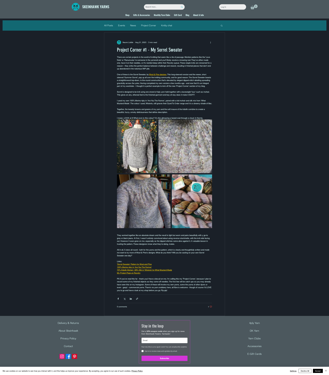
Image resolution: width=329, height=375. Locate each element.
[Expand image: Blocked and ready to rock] (137, 146)
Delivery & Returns (68, 323)
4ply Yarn (254, 323)
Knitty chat (166, 25)
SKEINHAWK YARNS (95, 6)
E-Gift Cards (254, 353)
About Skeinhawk (68, 330)
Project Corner (148, 25)
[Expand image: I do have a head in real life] (144, 201)
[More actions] (210, 42)
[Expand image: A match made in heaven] (192, 201)
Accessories (255, 346)
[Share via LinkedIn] (131, 299)
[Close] (325, 371)
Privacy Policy (68, 338)
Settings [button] (293, 371)
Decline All (305, 371)
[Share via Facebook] (118, 299)
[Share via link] (137, 299)
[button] (254, 7)
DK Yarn (254, 330)
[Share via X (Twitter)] (124, 299)
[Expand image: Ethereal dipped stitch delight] (185, 146)
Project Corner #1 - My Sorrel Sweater (149, 50)
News (133, 25)
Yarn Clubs (254, 338)
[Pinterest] (74, 356)
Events (121, 25)
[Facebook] (68, 356)
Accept (318, 371)
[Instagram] (62, 356)
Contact (68, 346)
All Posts (108, 25)
